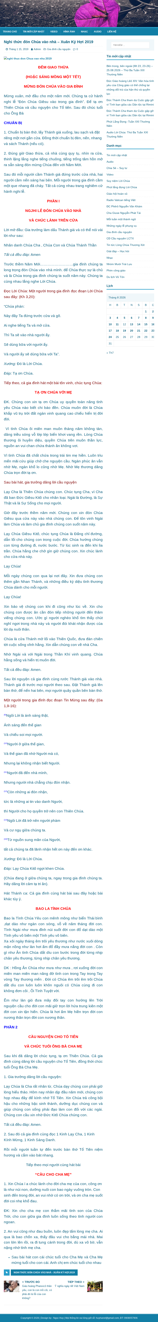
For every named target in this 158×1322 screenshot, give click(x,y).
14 (138, 324)
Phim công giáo (116, 270)
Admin (37, 49)
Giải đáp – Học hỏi (118, 251)
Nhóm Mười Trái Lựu (119, 264)
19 (124, 330)
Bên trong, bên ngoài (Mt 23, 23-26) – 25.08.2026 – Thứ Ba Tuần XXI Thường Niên (130, 70)
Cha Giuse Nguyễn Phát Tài (124, 212)
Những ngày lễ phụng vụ (122, 225)
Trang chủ (10, 31)
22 (145, 330)
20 (131, 330)
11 (117, 324)
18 (117, 330)
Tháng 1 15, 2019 (18, 49)
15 (145, 324)
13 (131, 324)
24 (110, 337)
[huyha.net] (79, 24)
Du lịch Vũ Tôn (115, 276)
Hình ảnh (69, 31)
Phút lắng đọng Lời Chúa (122, 187)
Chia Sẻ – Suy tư (117, 168)
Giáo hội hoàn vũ (117, 193)
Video (53, 31)
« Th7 (110, 352)
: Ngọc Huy (58, 1318)
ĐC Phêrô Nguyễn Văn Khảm (124, 206)
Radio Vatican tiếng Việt (121, 200)
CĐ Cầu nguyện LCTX (120, 238)
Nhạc (84, 31)
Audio (97, 31)
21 (138, 330)
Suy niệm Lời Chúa (118, 180)
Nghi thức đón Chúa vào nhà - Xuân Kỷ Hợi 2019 (44, 1272)
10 (110, 324)
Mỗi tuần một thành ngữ (121, 219)
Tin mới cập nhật (33, 31)
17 (110, 330)
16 (153, 324)
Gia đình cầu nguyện (58, 49)
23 (153, 330)
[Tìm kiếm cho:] (130, 45)
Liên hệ (111, 31)
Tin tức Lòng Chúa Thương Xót (126, 244)
